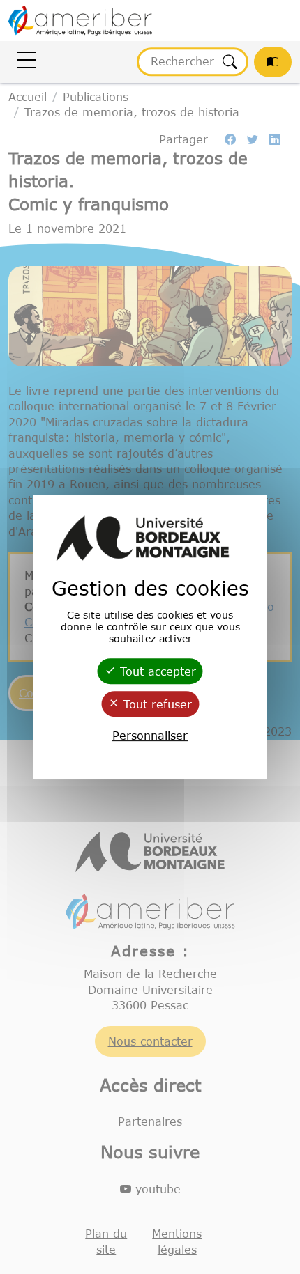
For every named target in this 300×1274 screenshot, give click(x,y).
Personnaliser (150, 735)
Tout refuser (155, 704)
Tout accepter (156, 671)
